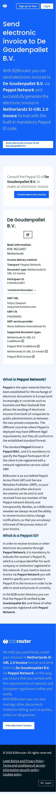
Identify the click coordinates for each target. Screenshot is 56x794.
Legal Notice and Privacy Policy (23, 761)
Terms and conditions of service (24, 765)
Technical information (20, 290)
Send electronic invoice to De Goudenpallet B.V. (22, 144)
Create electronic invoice (31, 194)
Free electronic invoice (19, 725)
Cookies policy (12, 774)
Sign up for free (28, 6)
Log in (47, 6)
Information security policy (21, 770)
